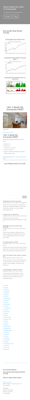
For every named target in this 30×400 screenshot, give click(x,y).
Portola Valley (7, 326)
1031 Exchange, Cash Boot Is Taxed (12, 269)
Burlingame (7, 291)
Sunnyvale (6, 345)
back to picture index (8, 132)
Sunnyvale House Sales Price (15, 39)
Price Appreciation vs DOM (10, 242)
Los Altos (6, 306)
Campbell (6, 293)
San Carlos (6, 334)
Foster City (6, 300)
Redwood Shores (8, 330)
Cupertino (6, 294)
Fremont (6, 302)
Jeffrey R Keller (8, 202)
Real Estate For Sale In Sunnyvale (12, 201)
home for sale (23, 216)
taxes (21, 258)
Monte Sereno (7, 317)
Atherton (6, 285)
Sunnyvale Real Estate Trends (12, 32)
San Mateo (6, 338)
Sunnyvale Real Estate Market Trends (14, 373)
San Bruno (6, 332)
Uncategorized (23, 202)
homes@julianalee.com (16, 383)
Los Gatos (6, 309)
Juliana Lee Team (7, 382)
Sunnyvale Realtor (10, 369)
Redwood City (7, 328)
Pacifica (6, 323)
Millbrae (6, 313)
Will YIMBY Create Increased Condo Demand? (12, 226)
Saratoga (6, 341)
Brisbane (6, 289)
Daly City (6, 296)
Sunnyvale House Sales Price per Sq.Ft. (15, 58)
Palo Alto (6, 324)
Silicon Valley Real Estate (12, 377)
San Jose (6, 336)
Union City (6, 347)
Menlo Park (6, 311)
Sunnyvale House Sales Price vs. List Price (15, 78)
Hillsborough (7, 304)
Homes (7, 16)
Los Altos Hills (7, 308)
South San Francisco (9, 343)
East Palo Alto (7, 298)
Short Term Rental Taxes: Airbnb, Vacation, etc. (14, 255)
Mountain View (7, 319)
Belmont (6, 287)
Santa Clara (7, 340)
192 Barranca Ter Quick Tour (11, 214)
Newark (6, 321)
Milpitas (6, 315)
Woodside (6, 349)
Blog (15, 16)
